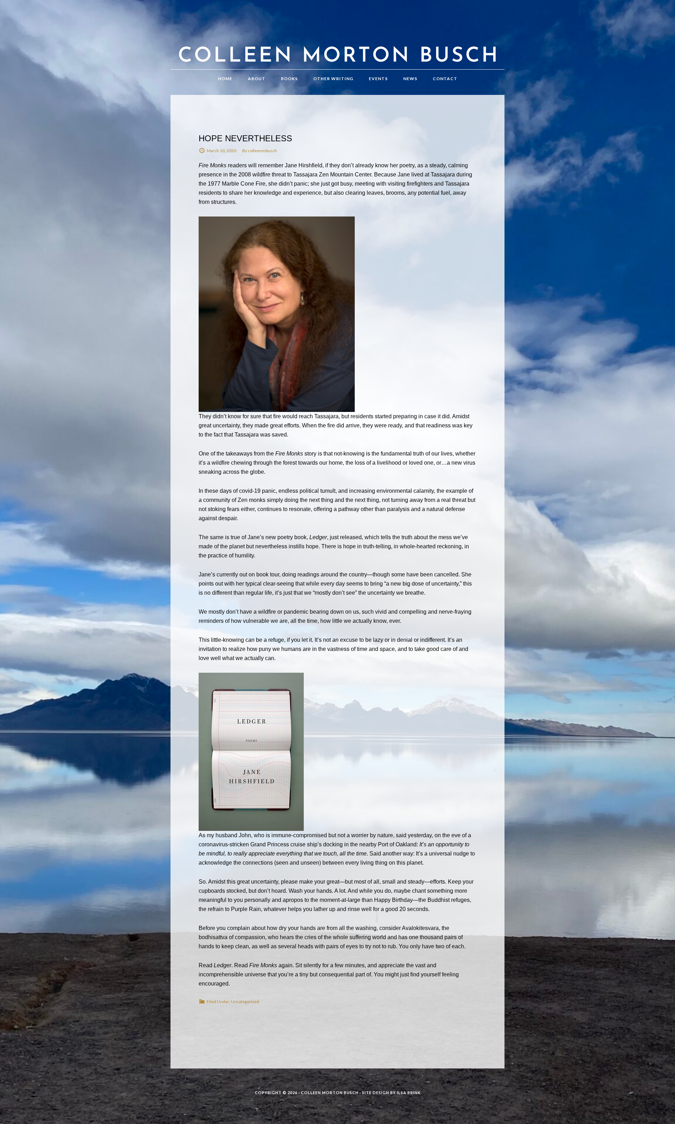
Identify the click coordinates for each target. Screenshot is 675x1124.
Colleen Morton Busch (337, 41)
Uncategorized (245, 1001)
